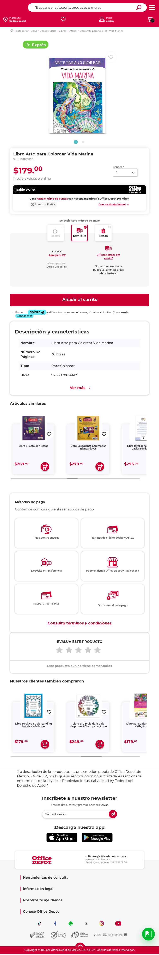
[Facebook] (55, 923)
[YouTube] (118, 923)
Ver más (78, 387)
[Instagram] (101, 923)
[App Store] (61, 837)
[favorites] (63, 19)
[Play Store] (97, 837)
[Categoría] (152, 7)
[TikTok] (39, 923)
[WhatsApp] (70, 923)
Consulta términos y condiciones (80, 623)
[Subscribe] (113, 814)
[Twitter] (86, 923)
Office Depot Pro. (57, 266)
